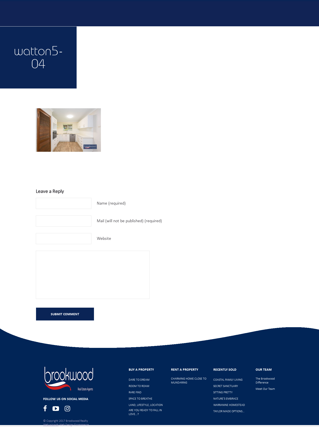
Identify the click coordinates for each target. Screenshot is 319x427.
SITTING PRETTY (223, 392)
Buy (103, 28)
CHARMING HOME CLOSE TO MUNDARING (188, 380)
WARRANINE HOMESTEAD (229, 405)
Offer (193, 28)
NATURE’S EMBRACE (225, 398)
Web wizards (51, 425)
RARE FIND (135, 392)
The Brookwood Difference (265, 380)
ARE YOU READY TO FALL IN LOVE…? (145, 412)
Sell (213, 28)
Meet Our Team (264, 28)
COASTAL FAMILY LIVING (228, 380)
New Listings (130, 28)
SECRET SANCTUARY (225, 386)
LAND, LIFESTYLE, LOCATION (146, 405)
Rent (234, 28)
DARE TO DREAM (139, 380)
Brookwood (46, 13)
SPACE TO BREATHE (140, 398)
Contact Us (299, 28)
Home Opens (164, 28)
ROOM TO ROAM (139, 386)
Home (81, 28)
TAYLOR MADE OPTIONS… (229, 411)
